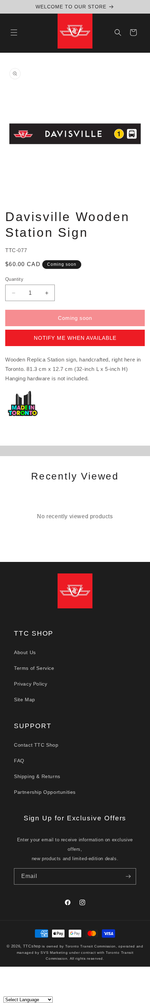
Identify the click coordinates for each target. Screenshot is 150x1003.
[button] (14, 32)
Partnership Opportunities (45, 792)
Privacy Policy (30, 684)
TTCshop (32, 946)
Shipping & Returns (37, 776)
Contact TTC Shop (36, 745)
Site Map (24, 699)
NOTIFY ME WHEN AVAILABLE (75, 338)
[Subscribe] (128, 876)
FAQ (19, 760)
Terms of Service (34, 668)
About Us (25, 652)
